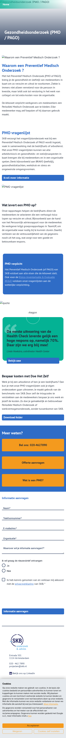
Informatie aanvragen (16, 611)
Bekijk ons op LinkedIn (23, 673)
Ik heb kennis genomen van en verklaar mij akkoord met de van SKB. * (35, 581)
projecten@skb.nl (18, 666)
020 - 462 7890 (17, 663)
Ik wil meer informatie (16, 178)
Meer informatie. (51, 704)
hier (29, 716)
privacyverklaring (24, 583)
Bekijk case (14, 360)
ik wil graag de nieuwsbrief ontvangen (22, 560)
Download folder (13, 417)
